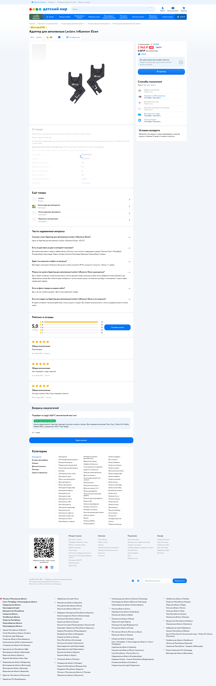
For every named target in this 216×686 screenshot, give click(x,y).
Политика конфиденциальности (80, 553)
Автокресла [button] (36, 457)
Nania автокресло (65, 504)
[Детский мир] (48, 9)
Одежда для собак (163, 550)
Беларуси (58, 584)
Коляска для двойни (90, 491)
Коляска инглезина (114, 465)
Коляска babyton (114, 462)
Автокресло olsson (65, 519)
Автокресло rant (64, 493)
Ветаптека (160, 553)
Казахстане (49, 584)
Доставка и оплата (75, 539)
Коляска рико (113, 482)
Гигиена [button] (35, 463)
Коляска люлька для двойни (93, 498)
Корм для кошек (162, 542)
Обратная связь (74, 563)
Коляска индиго (113, 468)
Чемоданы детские (114, 519)
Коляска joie (112, 493)
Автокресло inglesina (66, 513)
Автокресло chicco (65, 499)
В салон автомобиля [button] (40, 460)
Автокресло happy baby (67, 488)
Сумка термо (112, 513)
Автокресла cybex (65, 476)
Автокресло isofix (65, 502)
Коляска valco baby (115, 488)
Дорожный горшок (90, 461)
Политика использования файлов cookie (80, 556)
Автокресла (63, 457)
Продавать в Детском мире (78, 542)
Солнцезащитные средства (93, 467)
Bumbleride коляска (115, 490)
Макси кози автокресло (67, 479)
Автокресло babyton (66, 490)
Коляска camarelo (114, 479)
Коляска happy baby (115, 474)
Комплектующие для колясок (94, 512)
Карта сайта (73, 565)
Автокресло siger (65, 496)
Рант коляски (112, 459)
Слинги (111, 521)
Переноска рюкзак (115, 524)
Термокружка (113, 507)
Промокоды (73, 550)
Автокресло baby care (66, 516)
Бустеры (62, 471)
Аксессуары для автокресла (73, 23)
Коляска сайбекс (89, 521)
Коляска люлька (89, 515)
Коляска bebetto (114, 476)
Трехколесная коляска (116, 471)
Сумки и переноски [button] (39, 472)
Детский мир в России (37, 584)
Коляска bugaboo (114, 457)
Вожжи (86, 518)
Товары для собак (163, 545)
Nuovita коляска (114, 499)
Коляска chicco (113, 496)
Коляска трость (89, 483)
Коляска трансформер (91, 504)
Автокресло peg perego (67, 507)
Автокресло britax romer (67, 474)
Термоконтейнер (114, 510)
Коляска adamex (89, 524)
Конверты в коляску (90, 510)
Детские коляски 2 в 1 (91, 488)
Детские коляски (89, 475)
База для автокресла (65, 462)
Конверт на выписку (91, 507)
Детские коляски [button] (39, 466)
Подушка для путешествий (68, 465)
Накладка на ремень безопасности (90, 457)
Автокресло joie (64, 510)
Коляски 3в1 (88, 501)
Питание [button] (35, 469)
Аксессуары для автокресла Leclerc (126, 23)
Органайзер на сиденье (67, 521)
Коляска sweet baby (115, 485)
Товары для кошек (163, 539)
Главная (32, 23)
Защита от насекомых (91, 470)
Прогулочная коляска (91, 485)
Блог (129, 556)
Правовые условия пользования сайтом (58, 579)
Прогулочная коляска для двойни (92, 494)
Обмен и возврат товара (77, 545)
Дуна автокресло (64, 482)
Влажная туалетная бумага (92, 472)
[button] (181, 17)
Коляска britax (113, 502)
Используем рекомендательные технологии (44, 582)
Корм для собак (162, 548)
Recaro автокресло (65, 485)
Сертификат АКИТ (75, 560)
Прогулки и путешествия (47, 23)
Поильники (112, 516)
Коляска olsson (113, 504)
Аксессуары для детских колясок (92, 479)
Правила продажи (75, 548)
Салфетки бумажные (91, 464)
